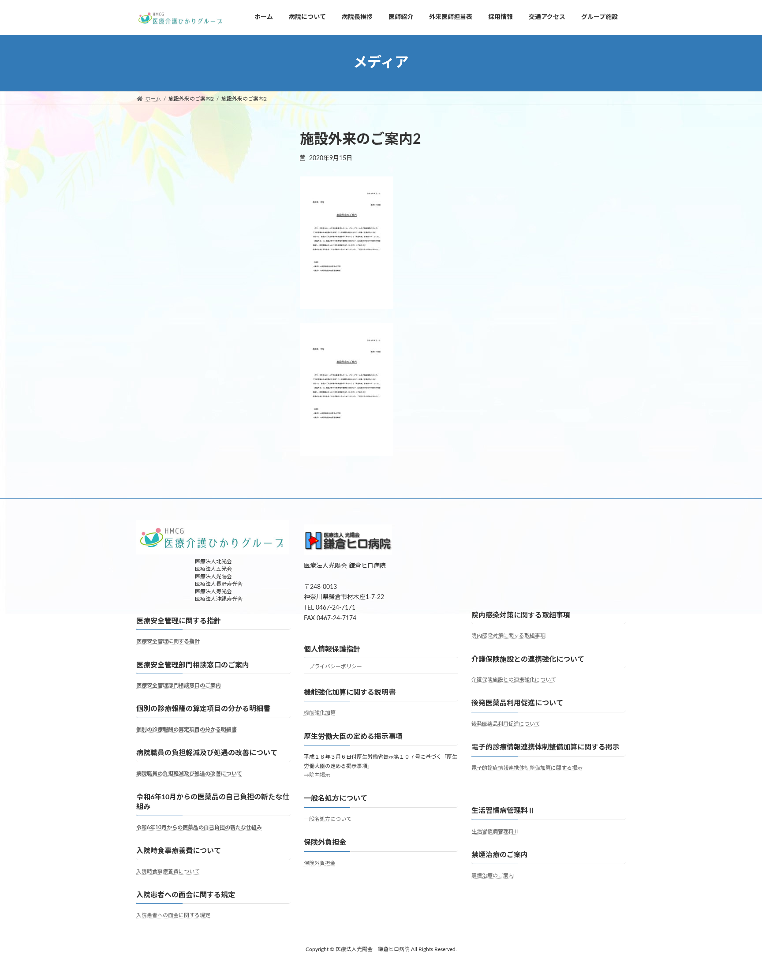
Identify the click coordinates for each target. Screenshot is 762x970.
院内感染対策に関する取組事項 (508, 635)
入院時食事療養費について (168, 871)
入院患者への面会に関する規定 (173, 915)
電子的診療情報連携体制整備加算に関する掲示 (527, 768)
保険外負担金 (320, 863)
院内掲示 (319, 775)
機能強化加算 (320, 712)
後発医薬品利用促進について (505, 724)
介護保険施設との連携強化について (513, 679)
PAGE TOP (736, 933)
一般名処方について (327, 819)
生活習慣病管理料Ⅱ (495, 831)
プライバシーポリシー (335, 666)
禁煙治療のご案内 (492, 875)
